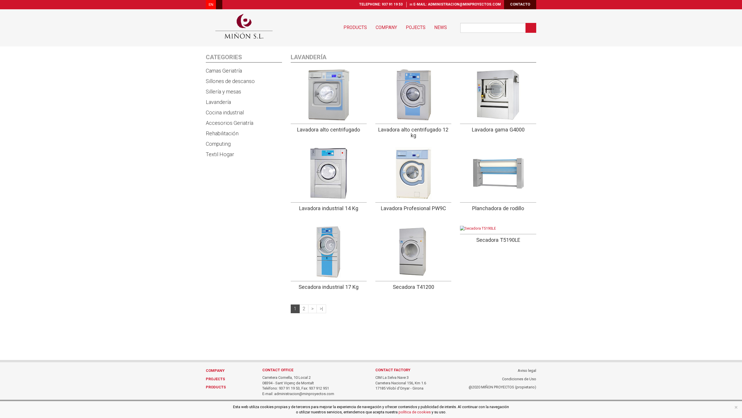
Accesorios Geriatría (229, 123)
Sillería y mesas (223, 92)
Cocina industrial (225, 112)
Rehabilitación (222, 133)
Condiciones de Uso (519, 379)
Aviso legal (527, 370)
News (440, 27)
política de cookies (415, 412)
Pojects (415, 27)
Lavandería (218, 102)
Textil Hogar (220, 154)
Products (355, 27)
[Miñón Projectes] (244, 26)
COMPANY (215, 370)
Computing (218, 144)
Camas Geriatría (224, 71)
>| (321, 308)
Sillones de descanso (230, 81)
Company (386, 27)
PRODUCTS (216, 387)
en (211, 4)
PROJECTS (215, 379)
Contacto (520, 4)
